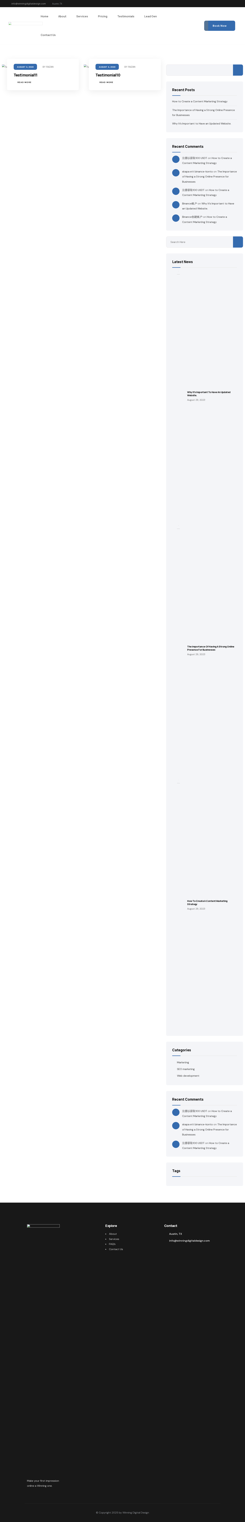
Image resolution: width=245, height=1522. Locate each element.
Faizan (50, 66)
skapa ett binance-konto (197, 171)
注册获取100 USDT (193, 190)
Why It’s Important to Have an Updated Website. (201, 123)
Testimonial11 (25, 75)
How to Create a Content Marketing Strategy (200, 101)
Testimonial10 (108, 75)
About (113, 1234)
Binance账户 (189, 203)
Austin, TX (175, 1234)
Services (114, 1239)
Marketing (183, 1062)
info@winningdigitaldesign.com (28, 3)
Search (238, 70)
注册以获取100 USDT (194, 158)
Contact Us (116, 1249)
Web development (188, 1075)
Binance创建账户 (192, 217)
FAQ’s (112, 1244)
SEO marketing (186, 1069)
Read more (24, 82)
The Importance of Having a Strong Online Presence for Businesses (209, 176)
